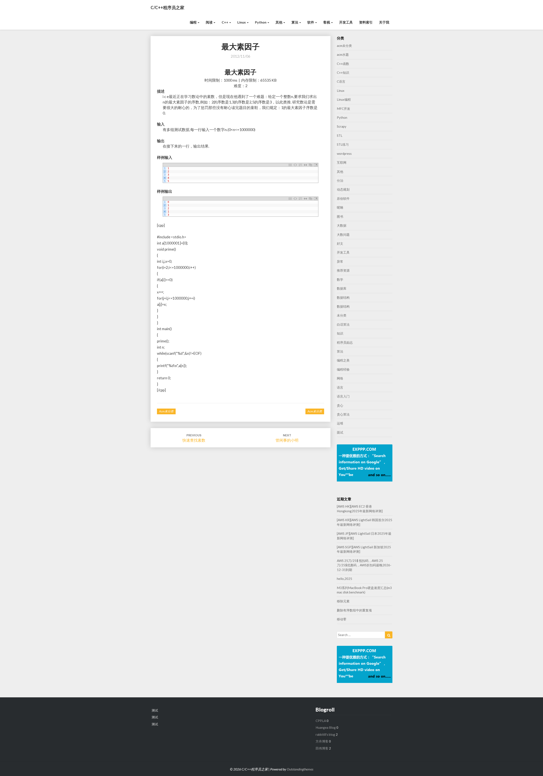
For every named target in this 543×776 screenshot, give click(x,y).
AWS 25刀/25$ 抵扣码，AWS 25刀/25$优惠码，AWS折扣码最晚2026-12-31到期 (364, 565)
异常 (340, 261)
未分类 (341, 315)
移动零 (341, 619)
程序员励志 (345, 342)
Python (261, 22)
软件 (311, 22)
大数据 (341, 225)
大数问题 (343, 234)
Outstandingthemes (300, 769)
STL (339, 135)
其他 (279, 22)
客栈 (327, 22)
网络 (340, 378)
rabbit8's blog (325, 734)
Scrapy (341, 126)
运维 (340, 423)
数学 (340, 279)
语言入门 (343, 396)
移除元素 (343, 601)
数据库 (341, 288)
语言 (340, 387)
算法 (295, 22)
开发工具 (346, 22)
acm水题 (343, 54)
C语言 (341, 81)
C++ (225, 22)
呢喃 (340, 207)
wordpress (344, 153)
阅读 (209, 22)
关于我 (384, 22)
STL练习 (343, 144)
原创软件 (343, 198)
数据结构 (343, 297)
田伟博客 (322, 748)
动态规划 (343, 189)
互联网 (341, 162)
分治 (340, 180)
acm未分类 (166, 411)
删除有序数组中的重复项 (354, 610)
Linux (241, 22)
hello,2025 (344, 579)
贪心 (340, 405)
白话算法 (343, 324)
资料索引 (366, 22)
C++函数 (343, 64)
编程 (193, 22)
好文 (340, 243)
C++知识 (343, 72)
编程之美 (343, 360)
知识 (340, 333)
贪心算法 (343, 414)
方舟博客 (322, 741)
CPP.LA (321, 721)
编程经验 (343, 369)
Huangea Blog (326, 727)
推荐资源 (343, 270)
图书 (340, 216)
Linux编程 (344, 99)
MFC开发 (343, 108)
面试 (340, 432)
